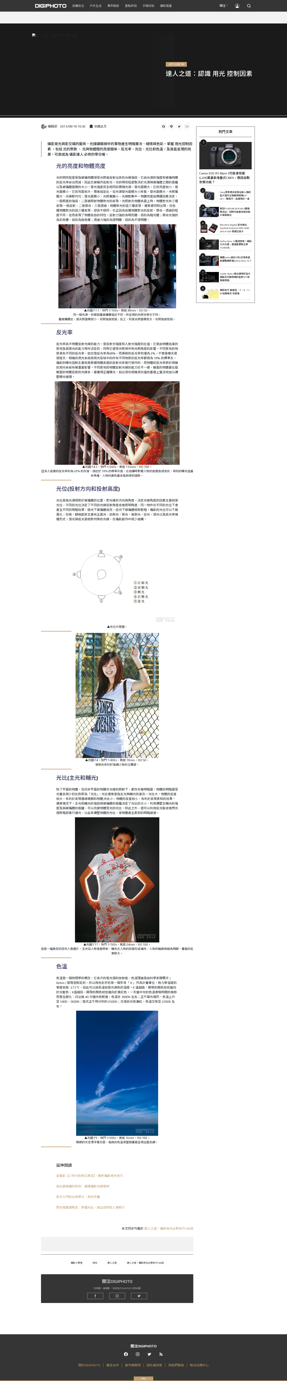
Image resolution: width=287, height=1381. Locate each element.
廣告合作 (112, 1365)
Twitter (179, 126)
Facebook (164, 126)
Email (187, 126)
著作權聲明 (133, 1365)
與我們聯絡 (176, 1365)
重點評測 (131, 5)
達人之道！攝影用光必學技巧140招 (168, 1228)
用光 (95, 1263)
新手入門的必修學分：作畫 (78, 1197)
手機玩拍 (148, 5)
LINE (171, 126)
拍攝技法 (78, 5)
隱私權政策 (154, 1365)
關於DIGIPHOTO (89, 1365)
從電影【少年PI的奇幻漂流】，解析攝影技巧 (89, 1176)
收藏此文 (100, 126)
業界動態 (113, 5)
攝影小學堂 (76, 1263)
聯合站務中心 (199, 1365)
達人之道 (112, 1263)
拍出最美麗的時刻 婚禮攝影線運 (82, 1186)
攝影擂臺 (166, 5)
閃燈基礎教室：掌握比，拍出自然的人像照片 (90, 1207)
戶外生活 (96, 5)
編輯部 (52, 126)
